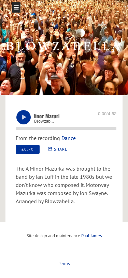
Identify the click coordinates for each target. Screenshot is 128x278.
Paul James (91, 236)
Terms (64, 263)
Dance (68, 138)
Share (60, 149)
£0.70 (28, 149)
